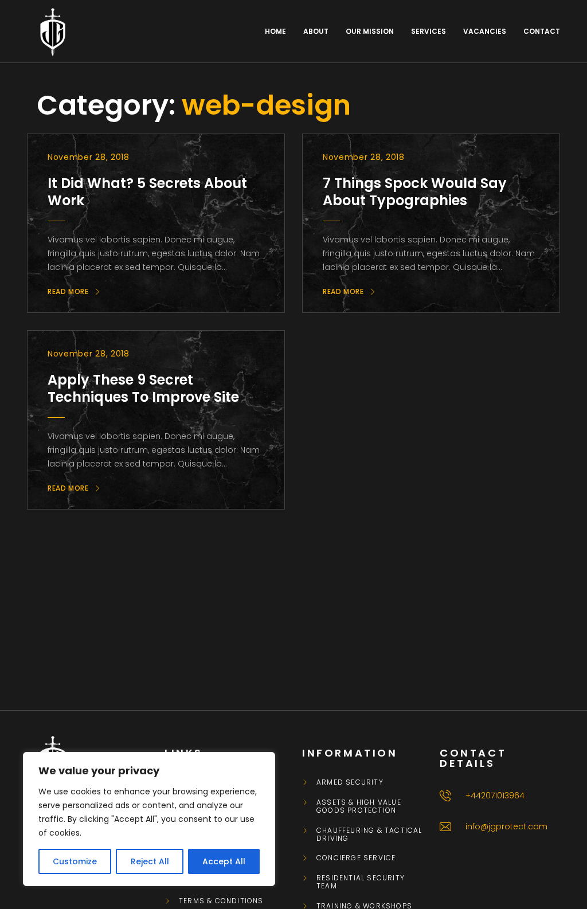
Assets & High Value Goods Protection (358, 806)
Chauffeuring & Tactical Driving (369, 834)
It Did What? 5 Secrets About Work (147, 192)
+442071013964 (495, 795)
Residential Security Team (360, 882)
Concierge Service (356, 858)
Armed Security (349, 782)
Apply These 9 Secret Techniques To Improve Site (143, 388)
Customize (75, 861)
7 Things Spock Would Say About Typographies (415, 192)
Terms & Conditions (221, 901)
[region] (149, 819)
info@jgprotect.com (506, 826)
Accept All (223, 861)
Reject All (150, 861)
